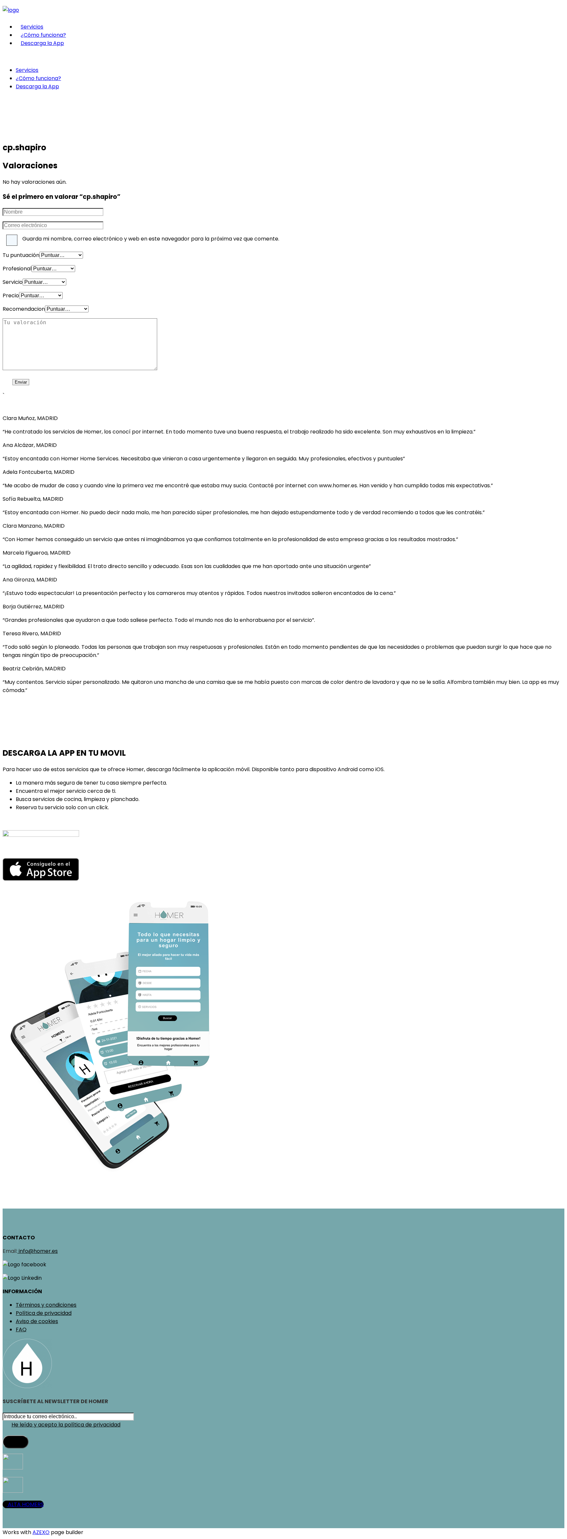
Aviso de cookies (37, 1321)
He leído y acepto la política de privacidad (65, 1424)
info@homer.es (37, 1251)
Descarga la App (42, 43)
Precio (11, 295)
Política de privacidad (44, 1313)
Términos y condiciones (46, 1305)
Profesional (17, 268)
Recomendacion (24, 309)
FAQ (21, 1329)
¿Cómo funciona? (43, 35)
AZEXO (41, 1532)
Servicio (13, 282)
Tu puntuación (21, 255)
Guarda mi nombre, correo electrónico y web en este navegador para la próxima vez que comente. (150, 238)
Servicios (32, 27)
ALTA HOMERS (25, 1504)
